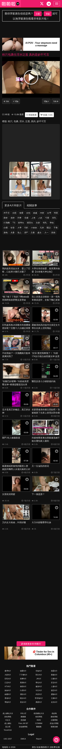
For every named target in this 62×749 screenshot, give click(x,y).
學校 (52, 222)
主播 (33, 232)
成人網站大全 (8, 713)
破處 (35, 212)
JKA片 (38, 678)
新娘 (53, 232)
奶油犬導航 (54, 723)
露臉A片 (54, 694)
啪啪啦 (5, 747)
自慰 (14, 212)
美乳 (54, 217)
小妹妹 (34, 227)
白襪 (6, 227)
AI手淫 (7, 212)
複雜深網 (54, 726)
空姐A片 (39, 670)
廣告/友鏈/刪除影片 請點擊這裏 (46, 747)
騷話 (49, 227)
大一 (46, 232)
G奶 (26, 227)
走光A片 (54, 702)
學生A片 (39, 682)
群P (26, 232)
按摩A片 (23, 678)
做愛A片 (23, 670)
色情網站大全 (39, 713)
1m (7, 101)
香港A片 (8, 698)
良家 (38, 222)
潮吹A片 (23, 694)
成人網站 (7, 723)
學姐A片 (8, 702)
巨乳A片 (8, 678)
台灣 (49, 212)
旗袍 (6, 232)
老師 (13, 217)
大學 (19, 227)
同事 (19, 217)
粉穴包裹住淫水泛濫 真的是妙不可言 (25, 54)
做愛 (21, 212)
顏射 (6, 217)
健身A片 (39, 686)
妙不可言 (41, 121)
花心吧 (7, 726)
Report (38, 738)
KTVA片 (8, 686)
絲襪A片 (8, 694)
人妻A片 (54, 686)
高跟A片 (39, 702)
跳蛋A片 (54, 670)
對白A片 (39, 674)
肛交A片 (54, 682)
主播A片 (54, 698)
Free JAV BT (23, 723)
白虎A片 (23, 690)
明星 (56, 212)
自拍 (28, 212)
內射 (42, 212)
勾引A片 (39, 690)
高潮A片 (23, 682)
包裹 (16, 121)
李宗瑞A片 (39, 698)
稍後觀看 (32, 114)
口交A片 (8, 682)
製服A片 (54, 674)
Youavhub (8, 730)
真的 (33, 121)
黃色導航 (7, 716)
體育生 (30, 222)
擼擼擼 (23, 716)
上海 (33, 217)
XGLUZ (23, 713)
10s (16, 101)
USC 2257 (8, 738)
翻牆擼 (38, 726)
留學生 (21, 222)
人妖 (40, 217)
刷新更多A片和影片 (32, 643)
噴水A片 (23, 698)
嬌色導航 (54, 716)
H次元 (7, 720)
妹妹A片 (8, 690)
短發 (13, 227)
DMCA (23, 738)
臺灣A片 (8, 670)
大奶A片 (8, 674)
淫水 (21, 121)
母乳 (45, 222)
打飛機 (7, 222)
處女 (39, 232)
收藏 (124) (48, 114)
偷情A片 (23, 686)
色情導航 (38, 716)
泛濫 (27, 121)
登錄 (48, 13)
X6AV (39, 720)
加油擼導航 (23, 726)
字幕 (56, 227)
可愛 (47, 217)
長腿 (26, 217)
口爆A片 (54, 678)
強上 (19, 232)
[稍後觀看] (56, 739)
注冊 (38, 13)
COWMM (38, 723)
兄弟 (42, 227)
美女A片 (23, 702)
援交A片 (54, 690)
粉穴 (10, 121)
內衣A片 (39, 694)
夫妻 (13, 232)
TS (14, 222)
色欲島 (54, 713)
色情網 (23, 720)
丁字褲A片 (23, 674)
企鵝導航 (54, 720)
